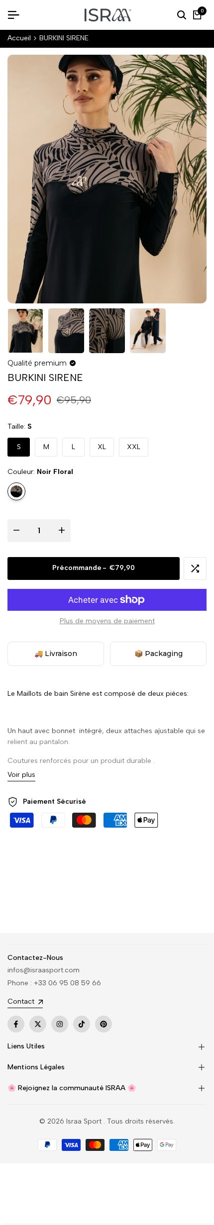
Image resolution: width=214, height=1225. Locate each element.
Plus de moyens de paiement (107, 621)
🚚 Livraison (55, 653)
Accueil (19, 38)
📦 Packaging (158, 653)
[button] (195, 568)
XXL (133, 447)
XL (102, 447)
